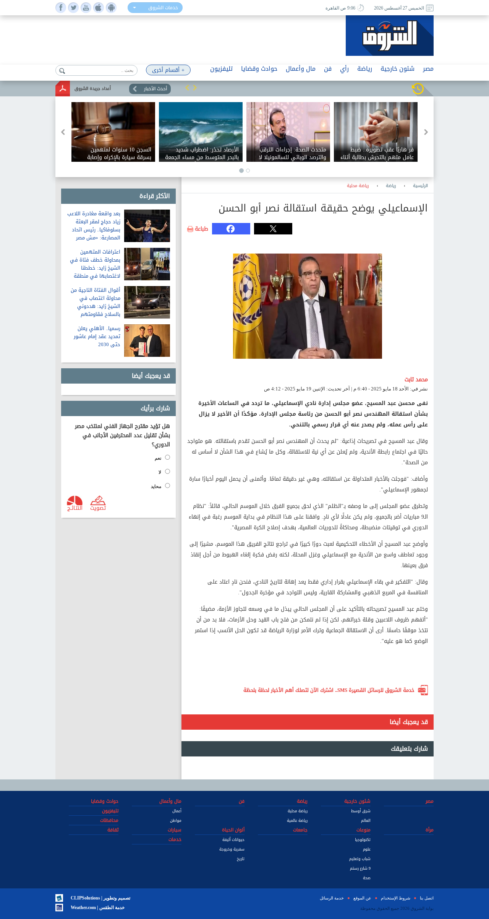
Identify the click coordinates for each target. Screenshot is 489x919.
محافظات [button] (109, 820)
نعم (158, 458)
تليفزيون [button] (221, 69)
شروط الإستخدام (395, 898)
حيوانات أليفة (233, 839)
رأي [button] (344, 69)
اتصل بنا (427, 898)
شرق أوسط (361, 811)
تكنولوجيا (363, 839)
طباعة (201, 229)
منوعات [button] (363, 830)
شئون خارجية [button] (398, 69)
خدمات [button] (174, 839)
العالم (366, 820)
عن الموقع (362, 898)
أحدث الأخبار (155, 89)
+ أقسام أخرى (168, 70)
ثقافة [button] (112, 830)
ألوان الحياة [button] (233, 830)
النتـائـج (75, 507)
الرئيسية (420, 186)
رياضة (391, 186)
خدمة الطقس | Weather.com (98, 907)
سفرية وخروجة (231, 849)
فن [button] (328, 69)
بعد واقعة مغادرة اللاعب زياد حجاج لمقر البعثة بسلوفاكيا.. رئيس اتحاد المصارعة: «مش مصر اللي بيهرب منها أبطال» (93, 229)
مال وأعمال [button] (301, 69)
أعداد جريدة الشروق (92, 89)
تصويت (98, 507)
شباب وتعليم (360, 858)
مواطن (175, 820)
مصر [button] (428, 69)
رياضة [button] (364, 69)
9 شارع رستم (360, 868)
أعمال (176, 811)
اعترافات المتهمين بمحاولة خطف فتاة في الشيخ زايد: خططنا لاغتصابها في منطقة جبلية (95, 268)
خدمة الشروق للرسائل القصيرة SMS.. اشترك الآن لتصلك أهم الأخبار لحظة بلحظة (329, 690)
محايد (156, 486)
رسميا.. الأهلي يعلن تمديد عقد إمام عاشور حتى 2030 (97, 336)
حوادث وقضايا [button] (259, 69)
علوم (367, 849)
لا (160, 472)
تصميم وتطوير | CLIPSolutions (100, 898)
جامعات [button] (300, 830)
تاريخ (240, 858)
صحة (367, 878)
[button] (187, 88)
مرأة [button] (430, 830)
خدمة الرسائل (332, 898)
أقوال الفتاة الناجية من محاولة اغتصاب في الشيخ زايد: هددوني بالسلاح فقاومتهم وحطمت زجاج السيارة (95, 306)
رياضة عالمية (297, 820)
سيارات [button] (174, 830)
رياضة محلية (358, 186)
